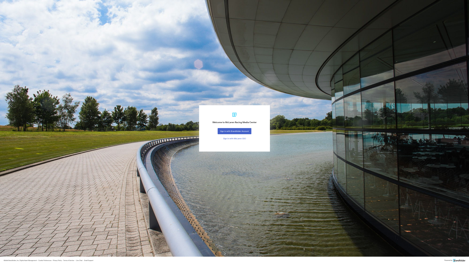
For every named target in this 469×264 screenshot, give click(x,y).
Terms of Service (68, 260)
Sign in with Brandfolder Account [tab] (234, 131)
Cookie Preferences (44, 260)
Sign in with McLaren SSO (234, 138)
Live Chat (79, 260)
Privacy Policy (57, 260)
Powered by (448, 260)
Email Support (88, 260)
